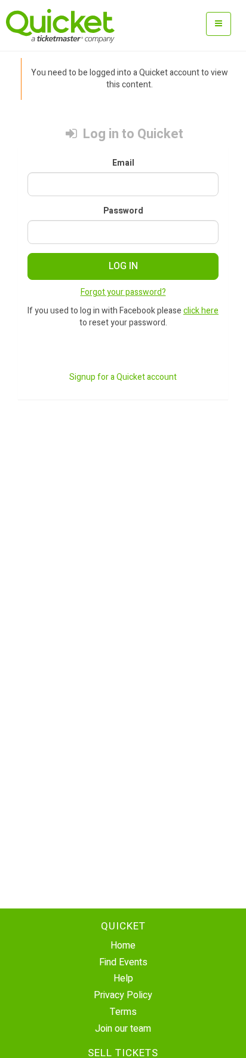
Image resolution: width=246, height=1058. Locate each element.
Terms (123, 1012)
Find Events (123, 962)
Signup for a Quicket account (123, 377)
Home (123, 945)
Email (123, 163)
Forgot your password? (123, 292)
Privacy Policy (123, 995)
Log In (123, 266)
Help (123, 978)
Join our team (123, 1029)
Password (123, 211)
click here (201, 310)
